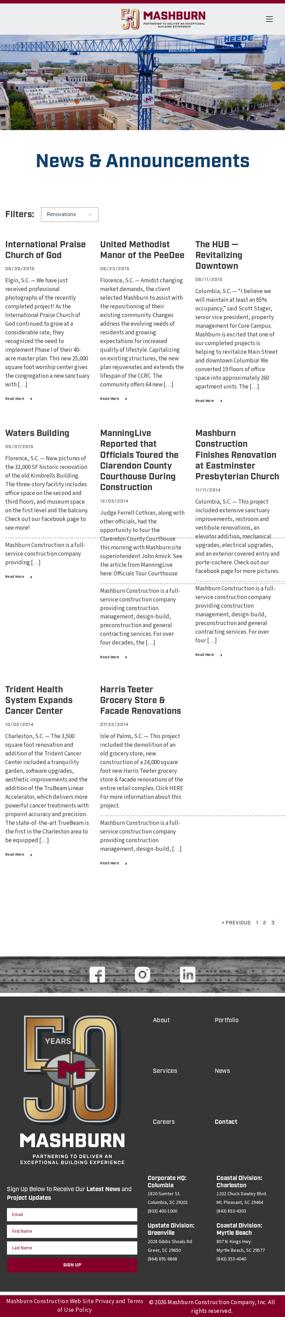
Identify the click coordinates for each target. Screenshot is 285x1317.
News (222, 1071)
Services (165, 1071)
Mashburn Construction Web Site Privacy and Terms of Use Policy (75, 1305)
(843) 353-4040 (231, 1259)
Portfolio (227, 1020)
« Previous (236, 923)
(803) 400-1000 (162, 1211)
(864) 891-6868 (162, 1259)
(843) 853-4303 (231, 1211)
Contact (226, 1122)
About (161, 1020)
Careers (164, 1122)
